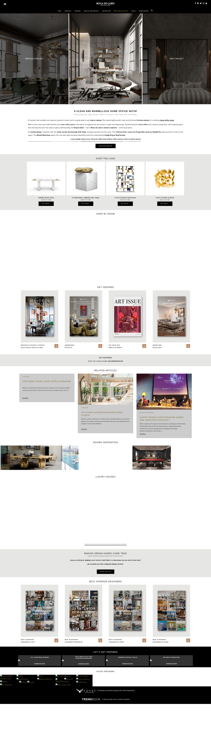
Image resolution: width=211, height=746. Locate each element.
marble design (36, 132)
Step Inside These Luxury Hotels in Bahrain (47, 381)
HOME (59, 11)
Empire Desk (79, 128)
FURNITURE (68, 11)
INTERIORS (77, 11)
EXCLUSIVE (26, 376)
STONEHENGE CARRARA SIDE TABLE (86, 198)
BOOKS (134, 11)
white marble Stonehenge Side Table (71, 132)
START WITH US (105, 571)
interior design (96, 120)
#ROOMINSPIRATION (115, 361)
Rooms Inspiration (122, 11)
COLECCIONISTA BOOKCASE (125, 198)
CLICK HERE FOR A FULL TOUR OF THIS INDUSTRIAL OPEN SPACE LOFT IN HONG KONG (105, 139)
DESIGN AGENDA (143, 11)
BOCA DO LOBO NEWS (147, 412)
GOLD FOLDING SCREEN (165, 198)
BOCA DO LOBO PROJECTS (91, 11)
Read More (25, 398)
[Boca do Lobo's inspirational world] (105, 4)
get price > (46, 203)
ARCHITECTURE (106, 11)
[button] (208, 249)
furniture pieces (143, 120)
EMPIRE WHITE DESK (46, 198)
